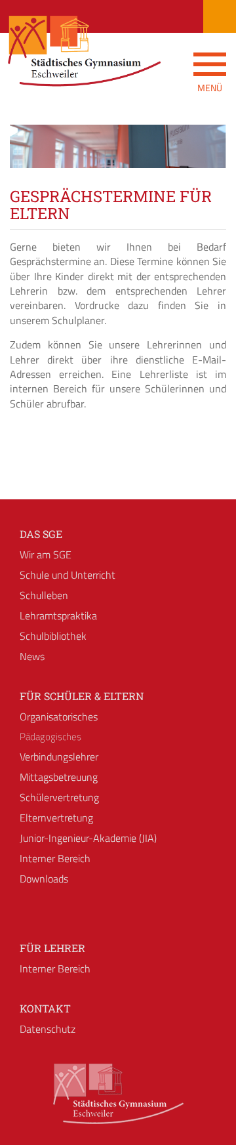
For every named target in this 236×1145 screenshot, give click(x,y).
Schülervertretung (59, 797)
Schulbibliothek (53, 636)
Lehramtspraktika (58, 615)
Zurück (29, 158)
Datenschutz (47, 1029)
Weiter (206, 158)
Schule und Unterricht (67, 575)
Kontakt (45, 1008)
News (32, 656)
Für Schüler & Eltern (82, 696)
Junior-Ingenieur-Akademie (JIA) (88, 838)
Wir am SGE (45, 554)
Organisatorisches (59, 716)
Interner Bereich (55, 858)
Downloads (44, 878)
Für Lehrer (52, 948)
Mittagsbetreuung (59, 777)
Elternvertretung (56, 817)
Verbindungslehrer (59, 756)
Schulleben (44, 595)
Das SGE (41, 534)
